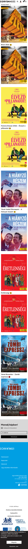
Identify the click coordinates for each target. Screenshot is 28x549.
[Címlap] (7, 1)
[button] (21, 2)
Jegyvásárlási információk (9, 467)
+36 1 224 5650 (22, 477)
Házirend (4, 464)
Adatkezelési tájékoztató (14, 516)
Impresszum (5, 457)
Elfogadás (14, 542)
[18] (9, 377)
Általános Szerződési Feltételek (14, 509)
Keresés (17, 1)
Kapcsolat (4, 460)
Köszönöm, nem (13, 546)
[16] (11, 44)
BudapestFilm (14, 513)
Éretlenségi (5, 293)
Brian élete (5, 45)
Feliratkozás (14, 436)
